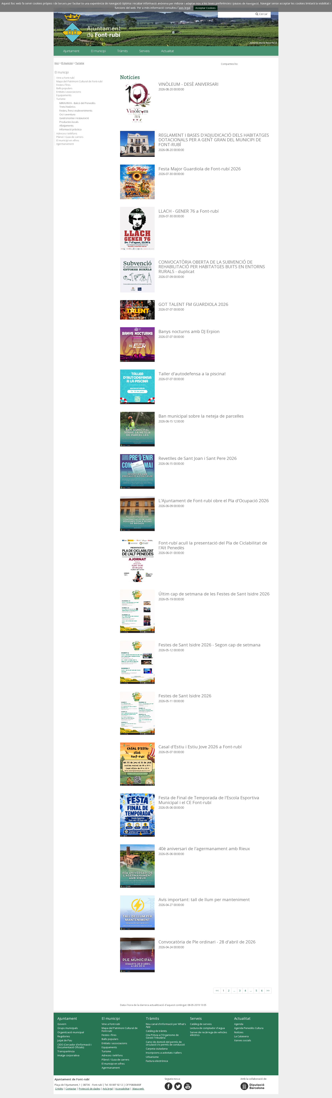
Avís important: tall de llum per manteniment (204, 899)
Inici (57, 63)
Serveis (196, 1018)
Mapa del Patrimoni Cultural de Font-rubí (79, 81)
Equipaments (63, 95)
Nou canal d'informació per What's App (166, 1025)
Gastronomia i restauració (74, 118)
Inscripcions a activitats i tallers (164, 1052)
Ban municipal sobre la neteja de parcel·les (201, 416)
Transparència (66, 1051)
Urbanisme (152, 1057)
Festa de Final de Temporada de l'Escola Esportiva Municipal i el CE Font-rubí (209, 800)
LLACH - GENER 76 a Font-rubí (189, 211)
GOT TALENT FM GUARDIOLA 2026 (193, 304)
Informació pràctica (70, 129)
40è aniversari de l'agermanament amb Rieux (204, 848)
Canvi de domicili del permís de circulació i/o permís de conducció (165, 1043)
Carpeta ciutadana (157, 1048)
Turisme (79, 63)
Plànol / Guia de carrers (69, 137)
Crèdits (59, 1088)
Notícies (238, 1032)
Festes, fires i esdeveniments (75, 110)
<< (217, 990)
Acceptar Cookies (205, 8)
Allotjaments (66, 125)
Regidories (63, 1036)
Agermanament (65, 144)
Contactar (71, 1088)
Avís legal (108, 1088)
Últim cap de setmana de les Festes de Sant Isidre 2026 (214, 593)
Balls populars (64, 88)
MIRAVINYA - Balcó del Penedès (77, 103)
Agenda (238, 1024)
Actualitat (242, 1018)
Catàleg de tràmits (156, 1031)
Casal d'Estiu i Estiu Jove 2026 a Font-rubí (200, 746)
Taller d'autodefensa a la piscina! (192, 373)
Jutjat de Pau (64, 1040)
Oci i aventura (67, 114)
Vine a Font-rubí (65, 77)
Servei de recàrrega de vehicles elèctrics (208, 1034)
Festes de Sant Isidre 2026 (185, 695)
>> (268, 990)
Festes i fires (63, 85)
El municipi (67, 63)
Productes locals (68, 122)
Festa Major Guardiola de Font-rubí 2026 (200, 168)
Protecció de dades (89, 1088)
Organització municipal (70, 1032)
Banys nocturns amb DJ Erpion (189, 331)
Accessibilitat (122, 1088)
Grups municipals (67, 1028)
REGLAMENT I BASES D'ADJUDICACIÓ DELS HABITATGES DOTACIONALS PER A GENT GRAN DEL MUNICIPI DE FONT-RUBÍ (214, 139)
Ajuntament (67, 1018)
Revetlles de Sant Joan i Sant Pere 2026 (198, 458)
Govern (61, 1024)
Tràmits (152, 1018)
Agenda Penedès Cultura (248, 1028)
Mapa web (138, 1088)
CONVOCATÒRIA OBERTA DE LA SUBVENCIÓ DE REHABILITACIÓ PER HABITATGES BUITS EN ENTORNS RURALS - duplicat (212, 266)
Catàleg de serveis (201, 1024)
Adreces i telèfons (66, 133)
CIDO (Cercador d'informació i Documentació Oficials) (74, 1046)
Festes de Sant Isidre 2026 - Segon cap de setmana (210, 644)
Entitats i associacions (68, 91)
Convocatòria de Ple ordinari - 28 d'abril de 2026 (207, 941)
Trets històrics (67, 106)
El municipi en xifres (67, 140)
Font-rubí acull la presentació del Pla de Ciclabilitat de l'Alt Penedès (213, 545)
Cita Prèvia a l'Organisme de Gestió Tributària (162, 1036)
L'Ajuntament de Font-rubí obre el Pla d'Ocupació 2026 (214, 500)
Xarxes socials (242, 1040)
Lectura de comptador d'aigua (207, 1028)
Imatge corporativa (68, 1055)
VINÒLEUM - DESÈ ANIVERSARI (188, 84)
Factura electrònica (157, 1061)
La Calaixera (241, 1036)
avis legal (184, 8)
